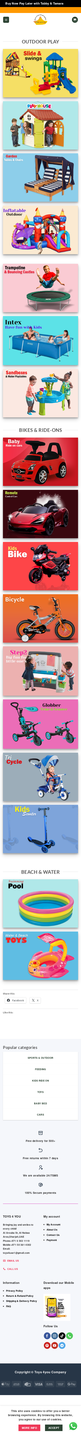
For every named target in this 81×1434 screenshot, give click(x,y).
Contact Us (53, 1235)
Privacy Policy (14, 1290)
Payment (52, 1240)
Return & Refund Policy (20, 1296)
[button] (6, 20)
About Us (52, 1229)
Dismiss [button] (70, 3)
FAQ (8, 1306)
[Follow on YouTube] (54, 1345)
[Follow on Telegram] (62, 1345)
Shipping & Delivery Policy (21, 1301)
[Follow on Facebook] (47, 1335)
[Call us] (69, 1335)
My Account (54, 1224)
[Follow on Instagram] (54, 1335)
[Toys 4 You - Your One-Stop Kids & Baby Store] (40, 20)
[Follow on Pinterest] (47, 1345)
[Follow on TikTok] (62, 1335)
